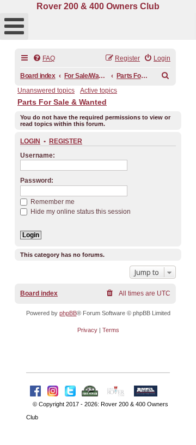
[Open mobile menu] (14, 26)
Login (30, 141)
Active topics (98, 90)
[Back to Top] (177, 424)
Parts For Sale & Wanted (62, 102)
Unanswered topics (46, 90)
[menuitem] (44, 58)
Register (65, 141)
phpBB (68, 313)
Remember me (52, 202)
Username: (37, 155)
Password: (36, 180)
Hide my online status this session (80, 211)
